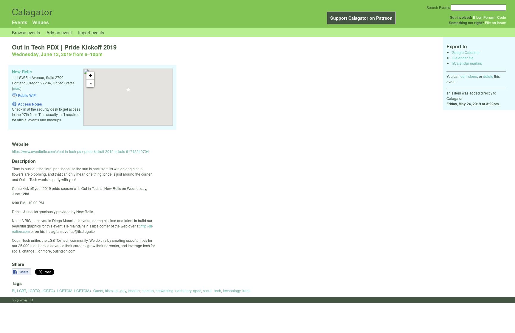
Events (19, 22)
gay (123, 290)
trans (246, 290)
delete (488, 76)
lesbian (134, 290)
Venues (40, 22)
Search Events (438, 7)
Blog (477, 17)
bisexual (112, 290)
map (16, 88)
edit (463, 76)
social (207, 290)
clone (472, 76)
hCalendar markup (467, 63)
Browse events (26, 32)
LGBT (21, 290)
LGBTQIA (64, 290)
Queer (98, 290)
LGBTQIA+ (82, 290)
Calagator (32, 12)
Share (24, 271)
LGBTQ (34, 290)
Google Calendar (466, 52)
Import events (91, 32)
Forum (488, 17)
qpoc (197, 290)
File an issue (495, 22)
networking (164, 290)
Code (501, 17)
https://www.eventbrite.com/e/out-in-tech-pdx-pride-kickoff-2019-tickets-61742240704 (80, 151)
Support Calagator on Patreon (361, 18)
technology (232, 290)
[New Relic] (128, 91)
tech (217, 290)
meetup (148, 290)
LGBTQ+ (48, 290)
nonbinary (183, 290)
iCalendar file (463, 57)
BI (13, 290)
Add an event (59, 32)
